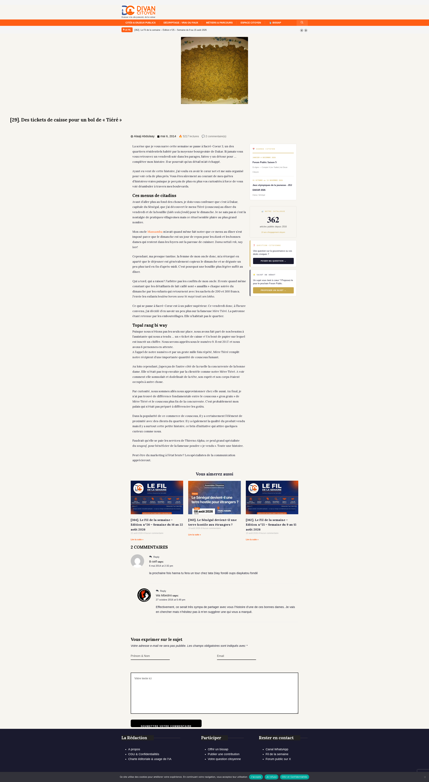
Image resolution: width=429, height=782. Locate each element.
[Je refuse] (424, 777)
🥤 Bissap (275, 22)
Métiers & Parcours (219, 22)
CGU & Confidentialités (143, 754)
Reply (156, 557)
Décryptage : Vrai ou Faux (181, 22)
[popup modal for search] (302, 23)
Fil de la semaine (277, 754)
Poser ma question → (273, 261)
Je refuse (271, 776)
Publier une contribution (223, 754)
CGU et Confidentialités (295, 776)
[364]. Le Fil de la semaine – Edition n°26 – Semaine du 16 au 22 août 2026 (171, 30)
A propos (134, 749)
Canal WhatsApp (277, 749)
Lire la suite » (137, 539)
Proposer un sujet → (273, 290)
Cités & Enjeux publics (141, 22)
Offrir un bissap (218, 749)
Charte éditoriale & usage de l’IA (149, 759)
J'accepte (256, 776)
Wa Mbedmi (164, 595)
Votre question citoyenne (224, 759)
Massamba (155, 232)
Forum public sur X (278, 759)
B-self (153, 561)
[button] (301, 30)
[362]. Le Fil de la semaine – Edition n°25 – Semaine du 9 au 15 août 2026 (271, 525)
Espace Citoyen (251, 22)
